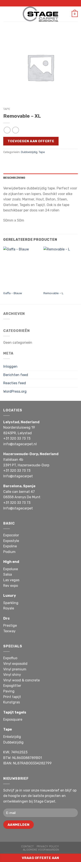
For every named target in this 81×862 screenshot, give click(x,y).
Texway (9, 631)
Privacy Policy (48, 846)
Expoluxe (10, 569)
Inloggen (10, 366)
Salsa (7, 574)
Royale (8, 608)
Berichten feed (15, 375)
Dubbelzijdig (29, 152)
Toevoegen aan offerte (31, 141)
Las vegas (11, 580)
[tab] (40, 177)
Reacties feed (14, 383)
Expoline (10, 546)
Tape (6, 109)
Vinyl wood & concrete (21, 680)
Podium (9, 552)
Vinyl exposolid (15, 664)
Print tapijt (12, 697)
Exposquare (12, 719)
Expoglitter (12, 686)
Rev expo (10, 586)
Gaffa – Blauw (12, 293)
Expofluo (10, 658)
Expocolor (11, 535)
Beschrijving (14, 177)
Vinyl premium (14, 669)
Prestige (10, 625)
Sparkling (10, 603)
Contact (27, 846)
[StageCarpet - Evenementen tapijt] (40, 14)
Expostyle (11, 541)
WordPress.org (15, 391)
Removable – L (53, 293)
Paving (8, 691)
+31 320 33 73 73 (16, 438)
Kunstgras (11, 702)
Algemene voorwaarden (41, 849)
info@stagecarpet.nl (20, 444)
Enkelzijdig (12, 737)
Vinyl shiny (12, 675)
